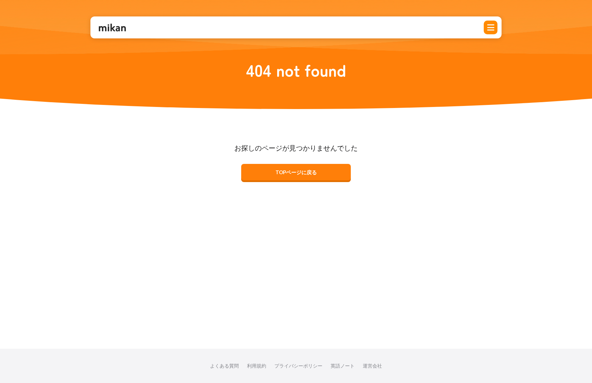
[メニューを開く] (490, 27)
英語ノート (343, 365)
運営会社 (372, 365)
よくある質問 (224, 365)
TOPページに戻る (296, 172)
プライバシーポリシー (298, 365)
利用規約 (256, 365)
